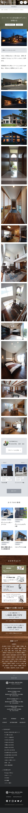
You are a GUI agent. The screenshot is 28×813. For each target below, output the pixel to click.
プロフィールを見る (13, 450)
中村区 (13, 646)
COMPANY (7, 770)
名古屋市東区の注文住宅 (11, 755)
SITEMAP (8, 797)
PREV (5, 462)
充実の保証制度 (9, 765)
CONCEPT (7, 729)
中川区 (9, 646)
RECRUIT (23, 722)
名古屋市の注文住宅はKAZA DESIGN (14, 688)
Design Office (9, 772)
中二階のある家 (9, 734)
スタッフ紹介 (8, 782)
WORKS (13, 719)
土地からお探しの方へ (10, 760)
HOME (2, 9)
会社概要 (7, 780)
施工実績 (6, 9)
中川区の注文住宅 (9, 739)
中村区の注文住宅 (9, 742)
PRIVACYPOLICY (17, 797)
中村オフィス (8, 775)
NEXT (23, 462)
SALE (4, 719)
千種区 (17, 646)
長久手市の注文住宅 (10, 750)
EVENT (5, 722)
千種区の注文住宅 (9, 744)
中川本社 (7, 777)
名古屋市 (4, 646)
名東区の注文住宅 (9, 747)
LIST (14, 491)
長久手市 (19, 654)
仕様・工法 (7, 762)
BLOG (22, 719)
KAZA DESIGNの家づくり (12, 732)
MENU (25, 2)
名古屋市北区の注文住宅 (11, 752)
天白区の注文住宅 (9, 757)
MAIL (21, 2)
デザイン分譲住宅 (9, 737)
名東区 (22, 646)
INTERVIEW (14, 722)
